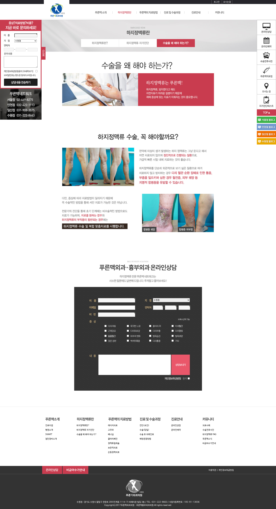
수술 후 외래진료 (147, 434)
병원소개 (49, 430)
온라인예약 (176, 430)
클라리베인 (113, 439)
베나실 (111, 434)
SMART (48, 434)
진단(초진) (144, 425)
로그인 (217, 2)
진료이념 (49, 425)
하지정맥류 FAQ (209, 434)
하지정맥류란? (83, 425)
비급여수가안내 (209, 443)
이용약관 (212, 470)
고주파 (111, 430)
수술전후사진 (208, 430)
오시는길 (227, 2)
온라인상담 (176, 425)
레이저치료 (113, 425)
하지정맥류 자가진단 (85, 430)
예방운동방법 (145, 439)
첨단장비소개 (51, 439)
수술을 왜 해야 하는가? (87, 434)
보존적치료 (113, 448)
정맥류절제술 (113, 443)
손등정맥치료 (113, 452)
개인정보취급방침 (226, 470)
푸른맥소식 (207, 439)
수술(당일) (144, 430)
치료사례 (206, 425)
